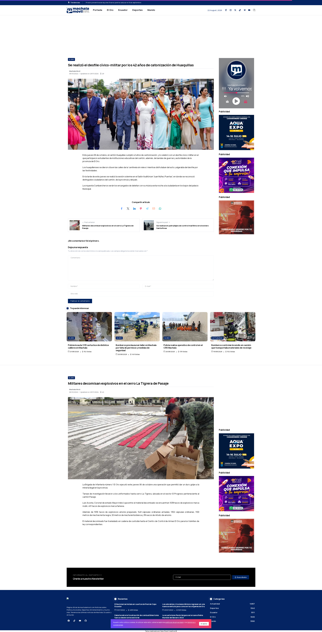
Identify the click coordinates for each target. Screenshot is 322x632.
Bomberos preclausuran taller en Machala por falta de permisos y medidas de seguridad (136, 348)
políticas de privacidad (174, 622)
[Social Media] (226, 10)
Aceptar (204, 624)
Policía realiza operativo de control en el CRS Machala (183, 346)
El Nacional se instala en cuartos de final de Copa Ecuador (135, 605)
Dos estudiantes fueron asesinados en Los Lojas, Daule (107, 3)
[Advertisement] (161, 34)
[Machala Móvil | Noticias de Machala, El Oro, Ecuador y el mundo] (78, 10)
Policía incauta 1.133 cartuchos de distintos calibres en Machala (88, 346)
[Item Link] (89, 326)
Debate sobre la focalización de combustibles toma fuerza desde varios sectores (136, 616)
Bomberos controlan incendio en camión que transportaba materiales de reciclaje (231, 346)
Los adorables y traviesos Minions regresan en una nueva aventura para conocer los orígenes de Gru (183, 605)
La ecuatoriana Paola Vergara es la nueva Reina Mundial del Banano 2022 (182, 616)
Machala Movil (74, 71)
